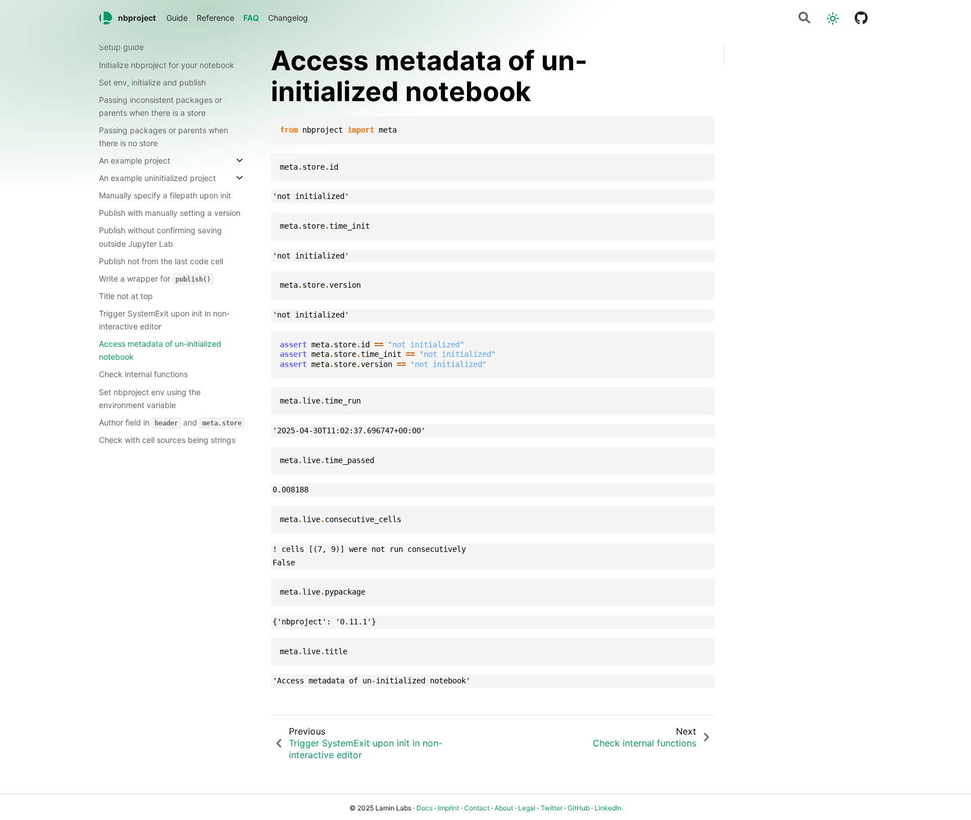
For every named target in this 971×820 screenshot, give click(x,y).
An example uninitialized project (157, 178)
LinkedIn (608, 808)
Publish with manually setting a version (170, 213)
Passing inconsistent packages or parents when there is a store (160, 105)
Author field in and (170, 422)
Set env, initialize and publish (152, 82)
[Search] (804, 18)
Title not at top (126, 296)
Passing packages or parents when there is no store (163, 136)
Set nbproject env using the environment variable (150, 398)
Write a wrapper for (155, 278)
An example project (134, 160)
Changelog (288, 17)
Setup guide (121, 47)
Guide (177, 17)
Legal (527, 808)
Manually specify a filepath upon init (165, 195)
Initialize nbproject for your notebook (166, 64)
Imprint (448, 808)
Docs (424, 808)
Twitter (551, 808)
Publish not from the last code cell (161, 260)
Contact (476, 808)
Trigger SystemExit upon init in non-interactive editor (164, 320)
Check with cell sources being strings (167, 439)
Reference (215, 17)
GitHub (578, 808)
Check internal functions (143, 374)
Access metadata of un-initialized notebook (160, 350)
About (503, 808)
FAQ (251, 17)
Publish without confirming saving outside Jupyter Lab (160, 236)
